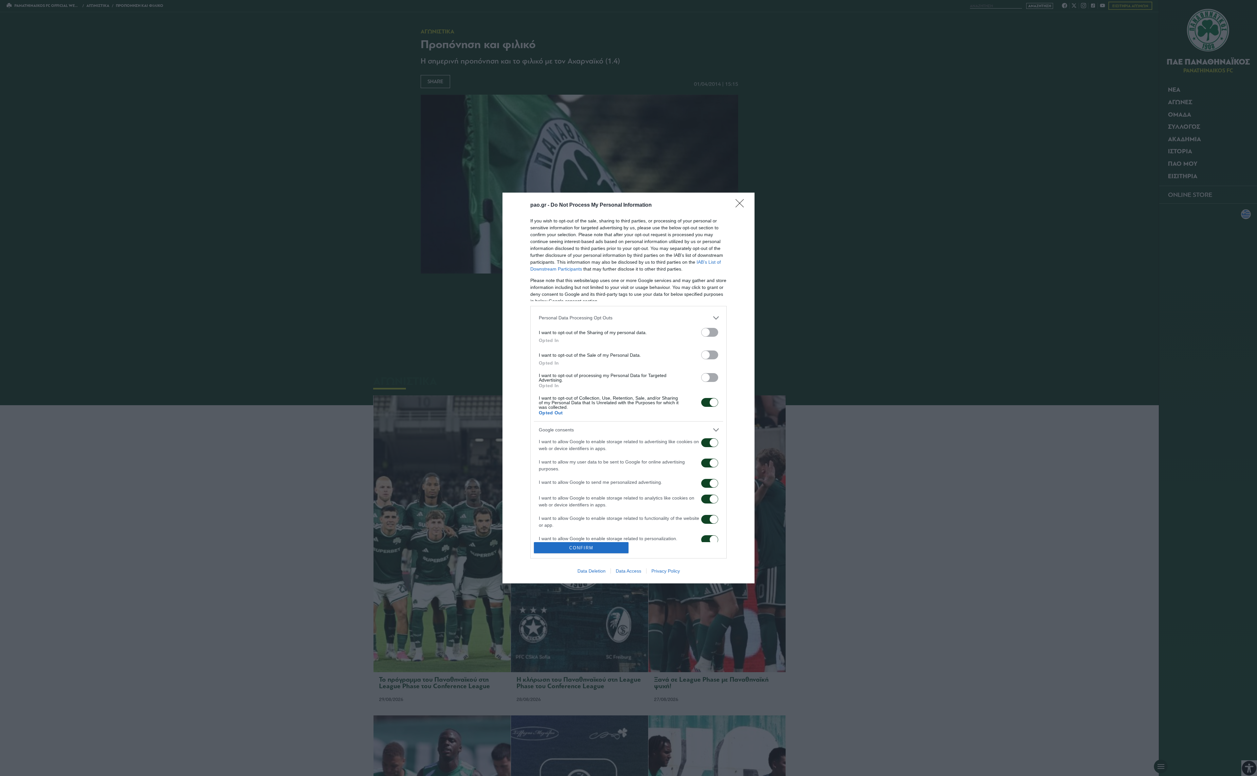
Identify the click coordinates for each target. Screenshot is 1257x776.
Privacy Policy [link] (665, 571)
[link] (742, 205)
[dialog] (628, 388)
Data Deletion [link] (591, 571)
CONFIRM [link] (581, 547)
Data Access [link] (628, 571)
